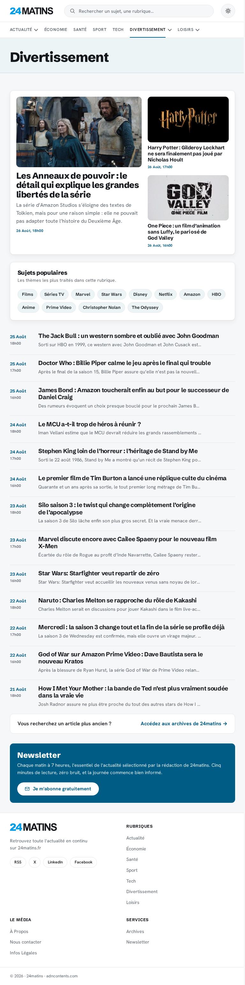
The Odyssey (145, 307)
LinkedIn (55, 862)
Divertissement (148, 29)
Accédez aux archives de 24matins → (184, 723)
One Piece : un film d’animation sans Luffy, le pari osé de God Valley (184, 232)
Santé (80, 29)
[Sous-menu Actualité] (36, 30)
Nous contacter (25, 942)
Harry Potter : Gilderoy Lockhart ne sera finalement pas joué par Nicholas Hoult (186, 154)
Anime (28, 307)
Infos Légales (23, 953)
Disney (140, 294)
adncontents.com (62, 976)
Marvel (83, 294)
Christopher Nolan (102, 307)
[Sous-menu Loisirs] (197, 30)
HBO (216, 294)
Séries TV (54, 294)
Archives (135, 931)
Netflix (166, 294)
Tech (118, 29)
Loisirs (185, 29)
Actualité (21, 29)
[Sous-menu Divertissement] (170, 30)
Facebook (84, 862)
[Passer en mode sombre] (228, 11)
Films (27, 294)
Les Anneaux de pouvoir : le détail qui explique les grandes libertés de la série (77, 185)
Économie (55, 29)
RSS (17, 862)
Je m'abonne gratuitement (62, 789)
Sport (100, 29)
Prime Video (58, 307)
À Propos (19, 931)
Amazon (192, 294)
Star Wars (111, 294)
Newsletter (137, 942)
